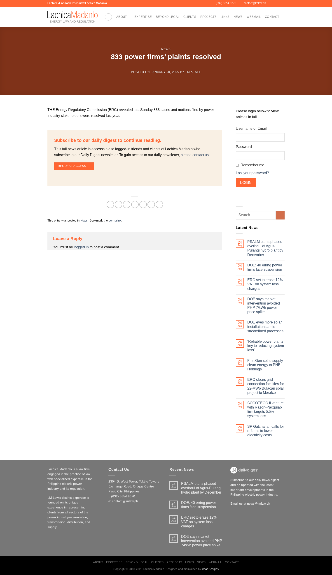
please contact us (195, 155)
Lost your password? (252, 173)
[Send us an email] (273, 3)
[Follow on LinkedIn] (282, 3)
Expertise (143, 16)
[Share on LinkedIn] (151, 204)
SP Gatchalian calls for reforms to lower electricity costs (265, 431)
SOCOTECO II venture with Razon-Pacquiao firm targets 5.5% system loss (265, 409)
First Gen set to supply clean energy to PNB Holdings (265, 365)
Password (244, 147)
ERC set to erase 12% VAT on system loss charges (265, 284)
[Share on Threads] (126, 204)
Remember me (252, 165)
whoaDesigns (210, 569)
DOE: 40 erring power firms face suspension (264, 267)
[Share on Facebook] (110, 204)
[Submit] (280, 215)
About (121, 16)
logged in (81, 247)
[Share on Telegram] (159, 204)
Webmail (254, 16)
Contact (272, 16)
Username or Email (251, 128)
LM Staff (193, 72)
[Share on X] (118, 204)
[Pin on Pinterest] (143, 204)
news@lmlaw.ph (258, 503)
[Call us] (278, 3)
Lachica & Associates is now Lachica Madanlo (77, 3)
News (238, 16)
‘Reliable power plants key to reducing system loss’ (265, 345)
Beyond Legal (167, 16)
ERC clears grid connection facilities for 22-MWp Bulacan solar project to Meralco (265, 386)
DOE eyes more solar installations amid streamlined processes (265, 326)
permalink (115, 220)
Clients (189, 16)
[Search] (108, 17)
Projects (208, 16)
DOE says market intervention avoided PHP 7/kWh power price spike (263, 305)
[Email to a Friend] (135, 204)
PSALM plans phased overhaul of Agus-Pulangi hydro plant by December (265, 248)
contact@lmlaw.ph (125, 501)
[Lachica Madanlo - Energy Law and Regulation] (72, 17)
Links (225, 16)
